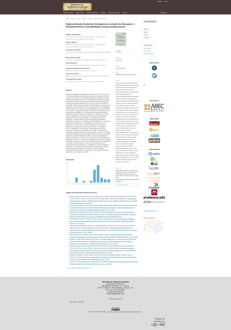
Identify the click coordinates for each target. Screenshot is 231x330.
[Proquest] (154, 164)
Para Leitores (147, 48)
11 (81, 268)
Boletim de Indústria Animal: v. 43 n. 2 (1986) (95, 259)
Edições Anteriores (92, 12)
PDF (119, 51)
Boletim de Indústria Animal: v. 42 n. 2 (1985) (124, 237)
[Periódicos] (154, 142)
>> (91, 268)
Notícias (103, 12)
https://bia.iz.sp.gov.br (115, 299)
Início (67, 18)
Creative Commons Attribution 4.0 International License (124, 312)
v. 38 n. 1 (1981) (81, 18)
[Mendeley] (154, 195)
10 (79, 268)
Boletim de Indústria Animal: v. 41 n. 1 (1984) (98, 264)
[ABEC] (154, 112)
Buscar (164, 12)
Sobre (125, 12)
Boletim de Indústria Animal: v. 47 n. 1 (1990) (103, 244)
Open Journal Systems (150, 211)
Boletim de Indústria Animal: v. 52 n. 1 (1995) (101, 210)
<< (66, 268)
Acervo (73, 18)
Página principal (68, 12)
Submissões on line (114, 12)
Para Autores (147, 51)
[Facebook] (154, 68)
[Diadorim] (154, 131)
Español (145, 35)
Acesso (166, 1)
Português (146, 37)
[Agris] (154, 155)
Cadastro (159, 1)
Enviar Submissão (150, 21)
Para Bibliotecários (148, 54)
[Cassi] (154, 137)
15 (88, 268)
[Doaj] (154, 175)
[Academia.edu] (154, 198)
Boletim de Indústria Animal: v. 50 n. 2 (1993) (99, 253)
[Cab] (154, 161)
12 (83, 268)
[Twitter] (154, 75)
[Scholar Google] (154, 170)
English (145, 32)
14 (86, 268)
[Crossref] (154, 188)
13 (84, 268)
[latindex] (154, 125)
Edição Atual (80, 12)
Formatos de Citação (122, 184)
